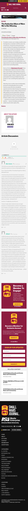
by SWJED (3, 28)
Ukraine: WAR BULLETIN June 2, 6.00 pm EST (13, 381)
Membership (5, 442)
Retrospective (5, 453)
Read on (3, 106)
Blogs (3, 21)
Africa (3, 484)
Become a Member (23, 1)
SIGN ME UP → (18, 304)
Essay (3, 455)
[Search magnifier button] (25, 8)
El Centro (4, 451)
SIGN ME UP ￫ (14, 337)
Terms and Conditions (14, 502)
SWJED (10, 124)
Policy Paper (5, 465)
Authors (4, 438)
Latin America (5, 492)
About (3, 436)
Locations (4, 482)
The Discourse (5, 463)
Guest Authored (6, 461)
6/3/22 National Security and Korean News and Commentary (13, 373)
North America (5, 494)
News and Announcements (9, 476)
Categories (4, 449)
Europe (3, 486)
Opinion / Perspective (7, 457)
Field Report (5, 469)
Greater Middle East (7, 488)
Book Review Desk (6, 472)
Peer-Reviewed (5, 467)
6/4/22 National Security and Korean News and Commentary (13, 389)
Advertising (5, 444)
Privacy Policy (5, 502)
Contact (4, 440)
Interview (4, 459)
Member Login (13, 1)
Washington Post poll (16, 68)
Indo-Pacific (4, 490)
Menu (3, 8)
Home (3, 434)
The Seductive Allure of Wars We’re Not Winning (13, 37)
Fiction (3, 474)
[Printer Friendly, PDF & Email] (8, 36)
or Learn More (17, 306)
